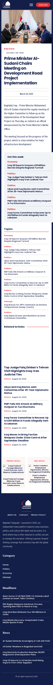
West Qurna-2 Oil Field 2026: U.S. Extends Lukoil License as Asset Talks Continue (26, 597)
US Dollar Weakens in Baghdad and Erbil (22, 646)
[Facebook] (20, 681)
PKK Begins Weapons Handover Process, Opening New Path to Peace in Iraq (23, 605)
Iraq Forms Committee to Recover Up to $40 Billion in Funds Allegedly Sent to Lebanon (29, 215)
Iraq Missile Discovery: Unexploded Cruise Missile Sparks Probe (23, 621)
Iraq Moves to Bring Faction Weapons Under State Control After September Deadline (26, 294)
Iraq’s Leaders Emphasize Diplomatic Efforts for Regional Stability (39, 478)
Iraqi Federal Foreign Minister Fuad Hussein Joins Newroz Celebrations (13, 482)
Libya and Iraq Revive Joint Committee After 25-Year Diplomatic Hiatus (28, 190)
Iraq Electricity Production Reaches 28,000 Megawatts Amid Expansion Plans (23, 653)
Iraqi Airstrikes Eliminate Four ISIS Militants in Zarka (24, 613)
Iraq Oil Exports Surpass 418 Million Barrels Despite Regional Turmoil (26, 166)
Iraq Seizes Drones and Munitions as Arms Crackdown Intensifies (24, 316)
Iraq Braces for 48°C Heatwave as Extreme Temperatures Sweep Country (25, 305)
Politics (9, 49)
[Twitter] (33, 681)
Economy (12, 162)
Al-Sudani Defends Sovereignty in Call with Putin (26, 641)
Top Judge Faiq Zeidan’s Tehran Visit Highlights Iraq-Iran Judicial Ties (27, 178)
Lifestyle (8, 301)
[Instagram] (26, 681)
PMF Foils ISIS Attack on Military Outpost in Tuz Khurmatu (29, 202)
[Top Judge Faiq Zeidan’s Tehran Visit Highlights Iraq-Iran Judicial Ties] (26, 347)
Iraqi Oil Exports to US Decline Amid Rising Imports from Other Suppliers (23, 661)
